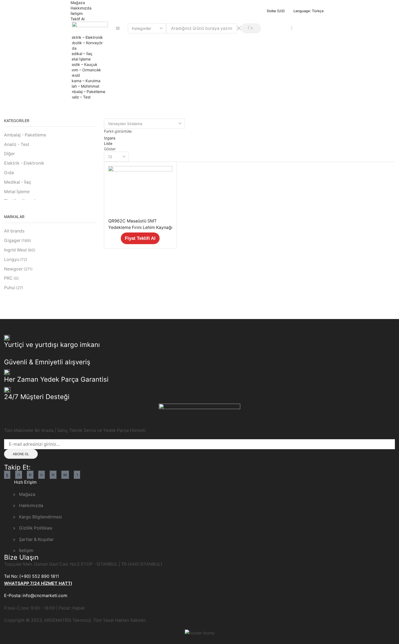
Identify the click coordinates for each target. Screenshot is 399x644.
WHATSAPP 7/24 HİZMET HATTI (38, 583)
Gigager (17, 240)
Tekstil (74, 75)
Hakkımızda (81, 8)
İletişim (77, 13)
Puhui (13, 287)
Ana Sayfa (17, 105)
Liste (108, 143)
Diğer (9, 153)
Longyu (15, 259)
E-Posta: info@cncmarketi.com (35, 595)
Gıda (72, 48)
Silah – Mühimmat (83, 86)
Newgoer (18, 269)
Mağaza (78, 2)
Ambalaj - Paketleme (25, 135)
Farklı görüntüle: (118, 131)
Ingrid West (19, 250)
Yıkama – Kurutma (84, 80)
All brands (14, 231)
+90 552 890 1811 (310, 28)
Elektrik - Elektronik (24, 163)
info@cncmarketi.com (270, 28)
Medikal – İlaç (80, 53)
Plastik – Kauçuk (82, 64)
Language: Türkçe (308, 11)
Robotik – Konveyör (85, 42)
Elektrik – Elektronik (85, 37)
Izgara (109, 138)
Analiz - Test (16, 144)
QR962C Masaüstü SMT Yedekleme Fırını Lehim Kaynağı (140, 224)
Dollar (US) (276, 11)
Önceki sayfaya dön (374, 105)
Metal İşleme (79, 59)
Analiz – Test (79, 97)
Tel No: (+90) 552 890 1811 (31, 576)
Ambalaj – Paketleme (86, 91)
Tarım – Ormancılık (84, 70)
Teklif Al (77, 19)
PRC (11, 278)
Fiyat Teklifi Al (140, 238)
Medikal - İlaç (17, 182)
